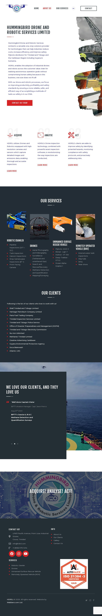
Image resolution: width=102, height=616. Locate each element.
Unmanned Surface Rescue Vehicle (62, 243)
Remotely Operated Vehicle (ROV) (85, 247)
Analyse (49, 135)
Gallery (56, 540)
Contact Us (58, 543)
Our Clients (58, 537)
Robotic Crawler (15, 240)
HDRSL (10, 599)
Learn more (12, 171)
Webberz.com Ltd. (15, 602)
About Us (57, 534)
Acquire (18, 135)
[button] (11, 443)
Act (77, 135)
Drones (33, 245)
